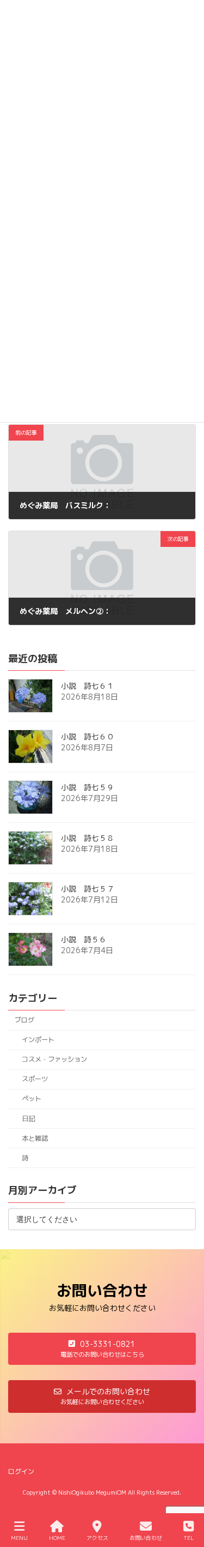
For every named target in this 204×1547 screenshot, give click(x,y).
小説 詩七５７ (87, 889)
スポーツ (35, 1079)
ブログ (24, 1020)
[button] (102, 1349)
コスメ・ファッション (54, 1059)
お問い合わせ (145, 1538)
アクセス (97, 1538)
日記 (28, 1118)
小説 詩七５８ (87, 838)
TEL (188, 1538)
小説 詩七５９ (87, 787)
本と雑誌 (35, 1138)
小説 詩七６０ (87, 737)
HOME (57, 1538)
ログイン (21, 1471)
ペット (31, 1099)
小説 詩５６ (84, 940)
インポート (38, 1039)
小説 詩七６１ (87, 686)
